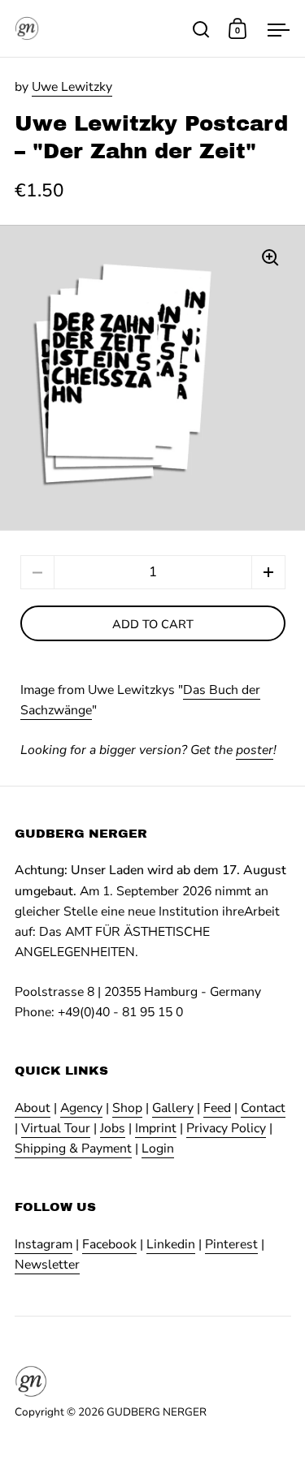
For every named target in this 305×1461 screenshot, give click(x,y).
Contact (263, 1108)
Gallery (173, 1108)
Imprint (155, 1128)
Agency (81, 1108)
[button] (268, 572)
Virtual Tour (55, 1128)
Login (158, 1148)
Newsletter (47, 1265)
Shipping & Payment (73, 1148)
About (32, 1108)
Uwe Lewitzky (72, 87)
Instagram (43, 1244)
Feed (217, 1108)
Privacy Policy (226, 1128)
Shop (127, 1108)
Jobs (112, 1128)
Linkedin (170, 1244)
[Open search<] (201, 28)
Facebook (109, 1244)
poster (254, 750)
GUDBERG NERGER (157, 1412)
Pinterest (231, 1244)
